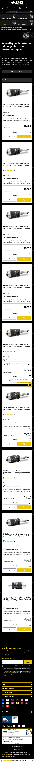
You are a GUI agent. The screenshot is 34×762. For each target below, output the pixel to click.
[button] (30, 385)
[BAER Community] (2, 7)
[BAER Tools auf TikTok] (18, 726)
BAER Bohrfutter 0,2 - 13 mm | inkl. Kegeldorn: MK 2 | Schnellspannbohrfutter (16, 164)
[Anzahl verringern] (4, 136)
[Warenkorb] (31, 7)
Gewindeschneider (6, 18)
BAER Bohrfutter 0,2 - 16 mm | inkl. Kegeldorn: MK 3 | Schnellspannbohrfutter (16, 472)
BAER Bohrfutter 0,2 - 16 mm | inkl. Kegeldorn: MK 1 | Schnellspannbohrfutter (16, 346)
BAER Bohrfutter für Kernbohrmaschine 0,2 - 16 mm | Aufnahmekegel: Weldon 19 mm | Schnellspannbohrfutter (17, 599)
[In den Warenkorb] (24, 136)
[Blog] (14, 7)
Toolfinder (18, 71)
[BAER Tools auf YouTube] (22, 726)
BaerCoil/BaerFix (22, 18)
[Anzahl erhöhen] (14, 136)
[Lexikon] (8, 7)
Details (15, 132)
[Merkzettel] (26, 7)
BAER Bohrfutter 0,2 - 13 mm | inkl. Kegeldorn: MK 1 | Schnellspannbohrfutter (16, 105)
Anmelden (28, 662)
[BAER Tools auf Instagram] (14, 726)
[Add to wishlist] (30, 132)
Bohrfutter (4, 24)
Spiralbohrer (22, 24)
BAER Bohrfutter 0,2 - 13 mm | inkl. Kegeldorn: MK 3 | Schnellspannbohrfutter (16, 228)
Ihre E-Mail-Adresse (7, 659)
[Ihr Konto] (20, 7)
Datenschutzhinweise (9, 672)
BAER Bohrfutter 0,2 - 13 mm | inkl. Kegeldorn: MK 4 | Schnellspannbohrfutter (16, 287)
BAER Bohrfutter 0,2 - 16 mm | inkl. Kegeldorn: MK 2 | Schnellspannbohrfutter (16, 409)
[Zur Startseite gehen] (17, 3)
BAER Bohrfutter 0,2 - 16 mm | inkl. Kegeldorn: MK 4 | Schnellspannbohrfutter (16, 535)
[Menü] (2, 11)
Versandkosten (6, 755)
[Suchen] (31, 11)
